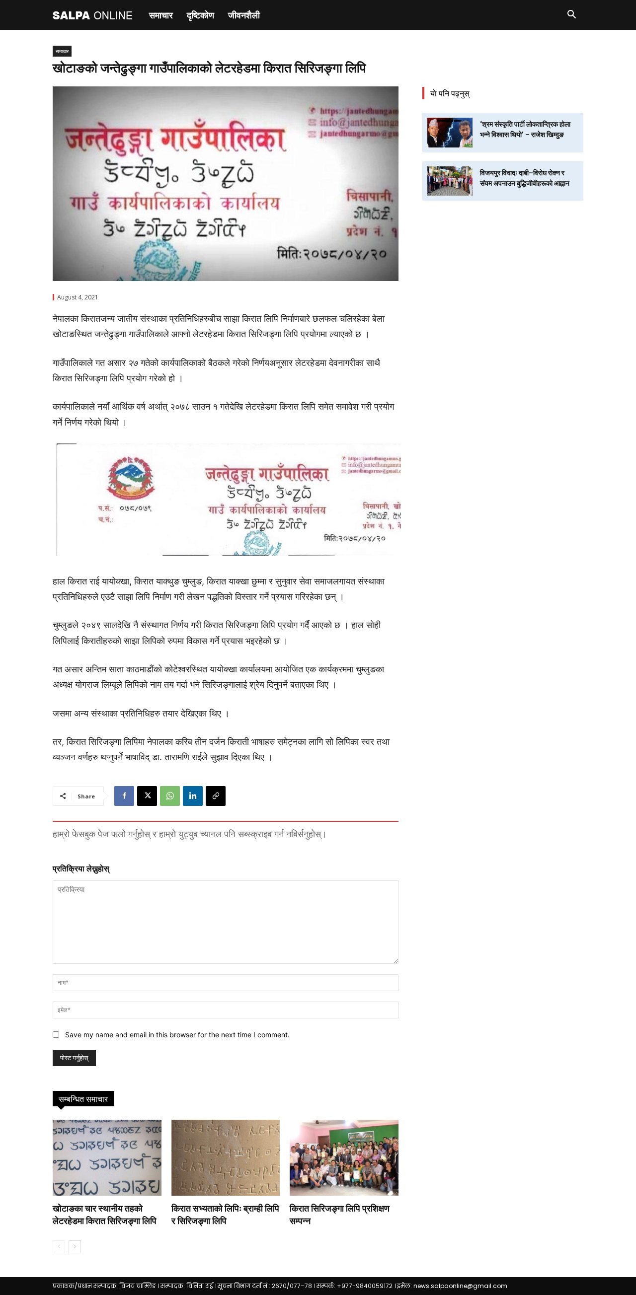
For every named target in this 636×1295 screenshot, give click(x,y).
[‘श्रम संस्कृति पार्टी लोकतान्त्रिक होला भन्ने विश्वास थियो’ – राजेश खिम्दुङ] (450, 132)
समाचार (161, 15)
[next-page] (75, 1246)
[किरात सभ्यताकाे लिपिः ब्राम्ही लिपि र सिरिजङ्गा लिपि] (225, 1158)
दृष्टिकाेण (200, 15)
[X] (147, 796)
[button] (571, 15)
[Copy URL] (216, 796)
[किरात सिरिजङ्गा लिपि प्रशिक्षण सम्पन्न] (344, 1158)
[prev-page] (59, 1246)
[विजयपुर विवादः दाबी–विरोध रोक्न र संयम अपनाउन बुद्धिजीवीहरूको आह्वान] (450, 181)
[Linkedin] (193, 796)
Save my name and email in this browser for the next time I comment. (177, 1034)
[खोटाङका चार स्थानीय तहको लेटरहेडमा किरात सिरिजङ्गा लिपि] (107, 1158)
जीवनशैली (244, 15)
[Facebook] (124, 796)
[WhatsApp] (170, 796)
